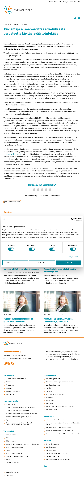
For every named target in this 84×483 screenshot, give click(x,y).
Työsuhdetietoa (50, 375)
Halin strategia (12, 438)
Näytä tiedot (73, 257)
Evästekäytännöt (12, 472)
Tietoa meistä (8, 431)
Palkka (48, 388)
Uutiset (8, 382)
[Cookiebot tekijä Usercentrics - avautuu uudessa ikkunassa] (73, 219)
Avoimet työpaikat (13, 463)
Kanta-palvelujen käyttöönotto (58, 459)
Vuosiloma (49, 403)
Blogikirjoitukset (21, 24)
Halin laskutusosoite (14, 453)
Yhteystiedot (68, 2)
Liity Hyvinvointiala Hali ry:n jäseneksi (22, 444)
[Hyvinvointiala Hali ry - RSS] (12, 363)
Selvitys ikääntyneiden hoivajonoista (20, 407)
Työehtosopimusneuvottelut (16, 379)
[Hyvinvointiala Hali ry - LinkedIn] (9, 363)
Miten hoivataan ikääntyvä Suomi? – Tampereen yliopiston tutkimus (20, 424)
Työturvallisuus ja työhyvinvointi (59, 382)
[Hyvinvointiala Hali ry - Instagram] (5, 363)
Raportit (9, 420)
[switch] (32, 249)
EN (75, 2)
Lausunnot (9, 388)
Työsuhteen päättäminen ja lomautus (60, 406)
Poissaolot (50, 391)
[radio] (34, 190)
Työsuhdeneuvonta (52, 444)
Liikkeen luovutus (53, 385)
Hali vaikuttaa (49, 416)
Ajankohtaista (8, 375)
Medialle (9, 459)
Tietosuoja (9, 475)
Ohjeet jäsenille (52, 456)
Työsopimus (50, 400)
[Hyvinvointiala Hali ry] (17, 10)
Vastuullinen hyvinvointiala (17, 456)
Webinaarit (10, 394)
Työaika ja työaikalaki (55, 394)
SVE (79, 2)
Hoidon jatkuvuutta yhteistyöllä (18, 417)
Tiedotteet (10, 385)
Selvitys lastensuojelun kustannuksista (21, 414)
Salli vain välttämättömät (15, 263)
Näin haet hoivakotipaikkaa (56, 420)
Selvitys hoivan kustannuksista (18, 411)
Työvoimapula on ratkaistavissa (58, 428)
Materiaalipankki (52, 410)
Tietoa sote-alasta (10, 401)
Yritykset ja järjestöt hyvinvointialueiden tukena (63, 424)
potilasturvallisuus (12, 202)
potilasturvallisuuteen (12, 154)
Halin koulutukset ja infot (56, 453)
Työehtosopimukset (53, 379)
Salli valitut (42, 263)
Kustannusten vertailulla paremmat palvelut (63, 434)
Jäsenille (47, 441)
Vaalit (46, 466)
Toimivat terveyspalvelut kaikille (59, 431)
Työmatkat (49, 397)
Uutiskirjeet (51, 450)
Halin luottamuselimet (14, 447)
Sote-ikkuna (10, 404)
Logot (8, 450)
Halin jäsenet (11, 441)
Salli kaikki (69, 263)
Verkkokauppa (54, 2)
